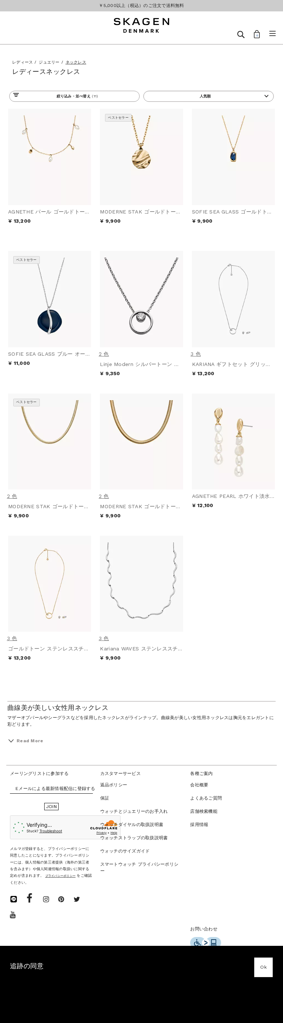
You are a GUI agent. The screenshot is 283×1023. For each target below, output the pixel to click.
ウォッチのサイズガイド (125, 851)
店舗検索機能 (203, 811)
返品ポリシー (113, 784)
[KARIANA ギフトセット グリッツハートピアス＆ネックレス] (233, 299)
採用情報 (199, 824)
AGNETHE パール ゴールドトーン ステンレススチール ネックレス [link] (88, 212)
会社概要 (199, 784)
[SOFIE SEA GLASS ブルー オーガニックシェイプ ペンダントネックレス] (49, 299)
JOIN (51, 806)
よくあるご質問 (206, 798)
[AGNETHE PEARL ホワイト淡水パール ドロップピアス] (233, 441)
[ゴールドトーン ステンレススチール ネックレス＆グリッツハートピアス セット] (49, 584)
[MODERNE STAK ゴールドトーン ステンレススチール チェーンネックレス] (49, 441)
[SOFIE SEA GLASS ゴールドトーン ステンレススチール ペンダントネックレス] (233, 157)
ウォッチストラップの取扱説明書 (134, 837)
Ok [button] (263, 967)
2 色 (104, 354)
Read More (30, 740)
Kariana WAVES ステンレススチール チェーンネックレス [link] (169, 649)
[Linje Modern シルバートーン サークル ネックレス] (141, 299)
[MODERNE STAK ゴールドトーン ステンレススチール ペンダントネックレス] (141, 157)
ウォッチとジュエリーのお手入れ (134, 811)
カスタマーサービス (120, 773)
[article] (49, 180)
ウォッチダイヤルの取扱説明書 (132, 824)
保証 (104, 798)
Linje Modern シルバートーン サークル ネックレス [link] (161, 364)
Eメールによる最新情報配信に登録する (55, 788)
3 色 (196, 354)
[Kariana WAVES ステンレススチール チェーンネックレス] (141, 584)
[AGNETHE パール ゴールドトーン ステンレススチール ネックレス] (49, 157)
